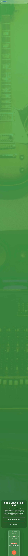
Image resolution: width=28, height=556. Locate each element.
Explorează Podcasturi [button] (14, 519)
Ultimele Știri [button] (15, 524)
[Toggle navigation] (25, 1)
